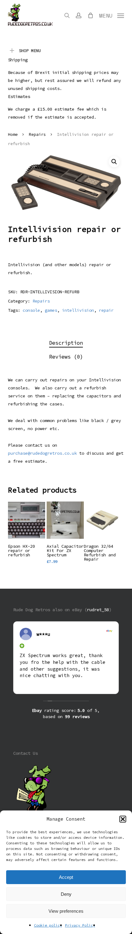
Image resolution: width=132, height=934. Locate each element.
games (51, 310)
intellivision (78, 310)
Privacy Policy (80, 925)
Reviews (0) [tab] (66, 356)
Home (13, 134)
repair (106, 310)
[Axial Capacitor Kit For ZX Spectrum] (65, 520)
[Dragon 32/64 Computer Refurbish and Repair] (102, 520)
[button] (123, 819)
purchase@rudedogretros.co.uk (42, 453)
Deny (66, 894)
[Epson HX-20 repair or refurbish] (26, 520)
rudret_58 (98, 609)
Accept (66, 877)
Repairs (37, 134)
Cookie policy (48, 925)
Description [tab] (66, 342)
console (31, 310)
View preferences (66, 911)
